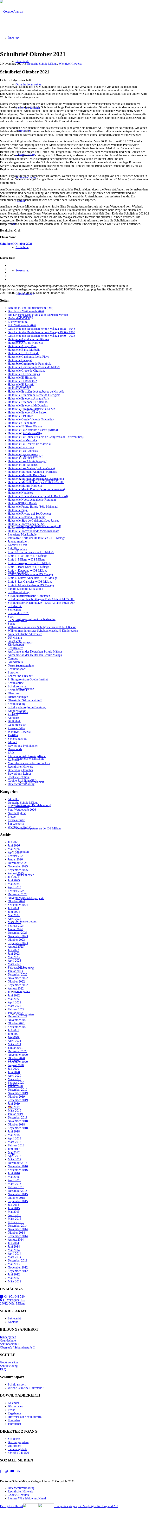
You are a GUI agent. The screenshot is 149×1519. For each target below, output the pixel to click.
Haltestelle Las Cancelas (23, 450)
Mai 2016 (14, 1176)
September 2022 (18, 985)
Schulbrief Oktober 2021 (16, 243)
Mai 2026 (14, 849)
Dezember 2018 (17, 1117)
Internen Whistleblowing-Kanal (27, 756)
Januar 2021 (15, 1047)
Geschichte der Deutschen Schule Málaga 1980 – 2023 (41, 335)
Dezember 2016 (17, 1162)
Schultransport (16, 669)
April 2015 (14, 1215)
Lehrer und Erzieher (20, 676)
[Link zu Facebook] (1, 1471)
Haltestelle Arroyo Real (22, 346)
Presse (12, 816)
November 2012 (18, 1267)
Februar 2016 (16, 1187)
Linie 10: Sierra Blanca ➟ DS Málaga (31, 552)
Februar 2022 (16, 1009)
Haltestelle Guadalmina (22, 423)
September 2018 (18, 1128)
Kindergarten (16, 644)
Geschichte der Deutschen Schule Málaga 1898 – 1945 (41, 328)
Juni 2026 (14, 845)
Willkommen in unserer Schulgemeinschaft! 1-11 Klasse (42, 627)
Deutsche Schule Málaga (42, 63)
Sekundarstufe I (17, 689)
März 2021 (14, 1044)
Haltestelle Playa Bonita (22, 503)
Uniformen (14, 1445)
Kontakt (13, 735)
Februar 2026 (16, 856)
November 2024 (18, 897)
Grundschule (15, 662)
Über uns (13, 693)
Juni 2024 (14, 911)
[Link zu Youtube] (12, 1471)
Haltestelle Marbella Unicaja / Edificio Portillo (36, 482)
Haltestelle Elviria (18, 388)
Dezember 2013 (17, 1260)
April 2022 (14, 1002)
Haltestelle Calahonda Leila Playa (28, 356)
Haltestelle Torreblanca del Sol (26, 524)
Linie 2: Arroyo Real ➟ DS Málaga (29, 563)
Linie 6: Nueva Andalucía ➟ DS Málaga (32, 578)
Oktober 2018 (16, 1124)
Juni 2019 (14, 1103)
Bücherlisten (15, 1406)
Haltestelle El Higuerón (22, 377)
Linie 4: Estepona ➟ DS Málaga (27, 570)
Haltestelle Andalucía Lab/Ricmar (28, 339)
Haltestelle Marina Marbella (25, 485)
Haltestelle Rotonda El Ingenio (26, 517)
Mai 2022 (14, 999)
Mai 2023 (14, 957)
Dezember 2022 (17, 974)
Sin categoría (16, 823)
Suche (11, 623)
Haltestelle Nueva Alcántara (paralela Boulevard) (38, 496)
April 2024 (14, 918)
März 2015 (14, 1218)
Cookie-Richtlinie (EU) (22, 780)
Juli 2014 (13, 1243)
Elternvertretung (18, 321)
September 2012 (18, 1271)
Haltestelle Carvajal (20, 360)
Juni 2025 (14, 880)
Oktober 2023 (16, 939)
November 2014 (18, 1229)
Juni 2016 (14, 1173)
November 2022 (18, 978)
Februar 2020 (16, 1082)
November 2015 (18, 1194)
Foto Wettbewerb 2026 (22, 325)
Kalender (13, 759)
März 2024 (14, 922)
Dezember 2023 (17, 932)
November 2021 (18, 1019)
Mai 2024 (14, 915)
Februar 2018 (16, 1145)
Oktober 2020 (16, 1058)
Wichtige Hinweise (70, 63)
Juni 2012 (14, 1274)
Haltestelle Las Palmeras (23, 454)
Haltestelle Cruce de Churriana (26, 370)
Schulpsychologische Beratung (27, 707)
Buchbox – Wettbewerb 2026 (26, 311)
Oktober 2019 (16, 1096)
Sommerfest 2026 (18, 613)
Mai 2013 (14, 1264)
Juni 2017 (14, 1148)
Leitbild (12, 548)
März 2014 (14, 1257)
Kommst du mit (17, 545)
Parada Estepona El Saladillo (25, 588)
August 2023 (16, 946)
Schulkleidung (16, 703)
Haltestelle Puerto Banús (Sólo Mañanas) (33, 506)
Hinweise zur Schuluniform (25, 1416)
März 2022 (14, 1006)
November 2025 (18, 866)
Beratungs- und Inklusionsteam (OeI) (30, 307)
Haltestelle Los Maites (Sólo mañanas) (31, 468)
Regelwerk (14, 1413)
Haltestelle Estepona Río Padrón (27, 412)
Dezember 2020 (17, 1051)
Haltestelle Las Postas (21, 457)
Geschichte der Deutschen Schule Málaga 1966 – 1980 (41, 332)
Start (10, 616)
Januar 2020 (15, 1086)
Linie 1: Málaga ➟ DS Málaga (26, 559)
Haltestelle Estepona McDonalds (28, 405)
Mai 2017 (14, 1152)
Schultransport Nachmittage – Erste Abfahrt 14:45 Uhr (41, 599)
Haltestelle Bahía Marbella (24, 349)
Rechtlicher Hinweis (20, 766)
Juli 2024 (13, 908)
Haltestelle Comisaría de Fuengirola (29, 363)
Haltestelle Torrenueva (21, 527)
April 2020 (14, 1075)
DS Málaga (15, 637)
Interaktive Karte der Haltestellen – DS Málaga (36, 538)
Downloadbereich (19, 318)
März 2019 (14, 1110)
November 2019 (18, 1093)
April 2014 (14, 1253)
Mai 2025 (14, 883)
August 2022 (16, 988)
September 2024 (18, 904)
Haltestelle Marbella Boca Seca (27, 475)
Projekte (13, 714)
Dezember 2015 (17, 1190)
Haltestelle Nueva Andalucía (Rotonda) (32, 499)
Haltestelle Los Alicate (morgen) (27, 461)
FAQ (11, 752)
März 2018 (14, 1142)
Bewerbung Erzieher (20, 770)
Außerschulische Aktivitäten (25, 634)
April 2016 (14, 1180)
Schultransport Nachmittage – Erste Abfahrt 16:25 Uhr (41, 602)
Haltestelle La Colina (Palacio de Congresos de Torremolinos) (45, 436)
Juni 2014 (14, 1246)
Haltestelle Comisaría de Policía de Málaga (34, 367)
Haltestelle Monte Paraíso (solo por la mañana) (36, 489)
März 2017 (14, 1159)
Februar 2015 (16, 1222)
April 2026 (14, 852)
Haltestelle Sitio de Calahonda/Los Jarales (33, 520)
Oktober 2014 (16, 1232)
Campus (13, 658)
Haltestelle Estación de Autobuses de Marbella (36, 391)
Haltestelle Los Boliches (22, 464)
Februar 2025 (16, 890)
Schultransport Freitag (21, 595)
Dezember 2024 (17, 894)
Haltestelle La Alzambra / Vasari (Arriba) (33, 429)
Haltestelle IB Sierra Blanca (25, 426)
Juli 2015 (13, 1204)
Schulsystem (15, 648)
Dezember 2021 (17, 1016)
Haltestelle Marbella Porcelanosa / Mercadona (36, 478)
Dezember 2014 (17, 1225)
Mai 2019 (14, 1107)
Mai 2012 (14, 1278)
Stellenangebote (17, 620)
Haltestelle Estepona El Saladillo (28, 402)
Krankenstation (17, 710)
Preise (11, 1409)
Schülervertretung (18, 592)
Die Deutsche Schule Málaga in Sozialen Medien (38, 314)
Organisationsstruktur (21, 665)
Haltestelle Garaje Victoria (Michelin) (31, 419)
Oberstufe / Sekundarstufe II (25, 700)
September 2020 (18, 1061)
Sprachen (13, 672)
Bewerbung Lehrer (19, 773)
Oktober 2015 (16, 1197)
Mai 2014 (14, 1250)
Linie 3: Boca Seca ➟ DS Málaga (28, 566)
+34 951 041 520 (14, 1296)
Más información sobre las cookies (29, 763)
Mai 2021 (14, 1037)
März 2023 (14, 964)
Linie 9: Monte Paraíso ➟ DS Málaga (31, 585)
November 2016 (18, 1166)
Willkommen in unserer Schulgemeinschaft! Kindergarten (43, 630)
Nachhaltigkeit (17, 813)
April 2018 (14, 1138)
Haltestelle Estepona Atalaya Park (28, 398)
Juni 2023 (14, 953)
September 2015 (18, 1201)
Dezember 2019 (17, 1089)
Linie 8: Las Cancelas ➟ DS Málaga (30, 581)
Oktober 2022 (16, 981)
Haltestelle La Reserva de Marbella (29, 443)
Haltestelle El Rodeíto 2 (22, 381)
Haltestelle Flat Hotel (21, 416)
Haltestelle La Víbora (21, 447)
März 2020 (14, 1079)
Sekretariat (14, 609)
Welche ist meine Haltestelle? (25, 1388)
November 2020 (18, 1054)
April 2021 (14, 1040)
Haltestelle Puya (18, 510)
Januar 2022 (15, 1012)
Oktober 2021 (16, 1023)
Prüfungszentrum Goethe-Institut (28, 679)
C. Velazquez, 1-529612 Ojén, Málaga (12, 1301)
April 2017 (14, 1155)
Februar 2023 (16, 967)
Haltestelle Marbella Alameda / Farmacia (32, 471)
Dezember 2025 (17, 863)
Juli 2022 (13, 992)
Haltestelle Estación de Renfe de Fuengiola (34, 395)
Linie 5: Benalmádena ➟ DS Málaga (30, 574)
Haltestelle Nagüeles (20, 492)
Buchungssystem (18, 1442)
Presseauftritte (16, 728)
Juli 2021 (13, 1030)
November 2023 (18, 936)
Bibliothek (14, 721)
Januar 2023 (15, 971)
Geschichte (14, 641)
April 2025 (14, 887)
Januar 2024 (15, 929)
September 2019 (18, 1100)
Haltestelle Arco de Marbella (25, 342)
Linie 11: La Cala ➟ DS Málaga (27, 555)
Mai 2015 (14, 1211)
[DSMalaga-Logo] (11, 11)
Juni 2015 (14, 1208)
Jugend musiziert (18, 541)
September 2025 (18, 869)
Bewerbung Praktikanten (23, 745)
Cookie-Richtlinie (18, 777)
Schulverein (15, 606)
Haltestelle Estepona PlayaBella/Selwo (31, 409)
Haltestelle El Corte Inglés (24, 374)
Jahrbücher (14, 1423)
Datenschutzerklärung (21, 784)
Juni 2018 (14, 1131)
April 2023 (14, 960)
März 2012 (14, 1281)
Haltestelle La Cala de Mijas (25, 433)
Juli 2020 (13, 1068)
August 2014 (16, 1239)
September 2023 (18, 943)
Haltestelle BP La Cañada (23, 353)
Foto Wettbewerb (18, 806)
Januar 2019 (15, 1114)
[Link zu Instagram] (6, 1471)
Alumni (12, 742)
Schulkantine (16, 683)
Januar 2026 (15, 859)
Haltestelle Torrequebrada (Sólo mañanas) (33, 531)
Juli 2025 (13, 876)
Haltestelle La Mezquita (22, 440)
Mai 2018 (14, 1135)
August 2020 (16, 1065)
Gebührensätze (17, 724)
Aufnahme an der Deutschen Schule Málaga (35, 651)
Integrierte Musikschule (22, 534)
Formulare (14, 1420)
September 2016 (18, 1169)
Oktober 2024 (16, 901)
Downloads (15, 749)
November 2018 (18, 1121)
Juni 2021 (14, 1033)
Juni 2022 (14, 995)
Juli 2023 (13, 950)
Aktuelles (13, 717)
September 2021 (18, 1026)
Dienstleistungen (18, 696)
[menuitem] (78, 1488)
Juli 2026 (13, 842)
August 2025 (16, 873)
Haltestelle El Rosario (21, 384)
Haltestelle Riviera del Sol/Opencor (29, 513)
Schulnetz (14, 1438)
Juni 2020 (14, 1072)
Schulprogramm (17, 686)
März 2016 (14, 1183)
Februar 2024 (16, 925)
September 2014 (18, 1236)
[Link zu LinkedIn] (18, 1471)
